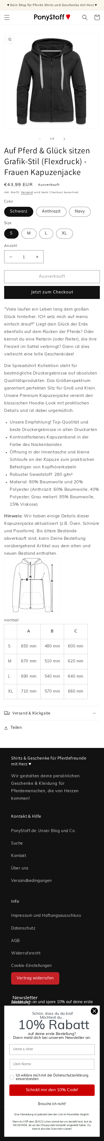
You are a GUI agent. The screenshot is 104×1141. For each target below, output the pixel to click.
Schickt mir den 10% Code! (52, 1090)
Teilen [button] (16, 728)
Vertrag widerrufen (35, 978)
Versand (27, 192)
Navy (80, 212)
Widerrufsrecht (25, 953)
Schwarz (18, 212)
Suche (17, 843)
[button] (7, 17)
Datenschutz (23, 928)
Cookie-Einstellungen (31, 966)
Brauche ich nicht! (52, 1104)
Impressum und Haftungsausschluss (46, 916)
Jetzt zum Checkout (52, 292)
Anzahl (10, 246)
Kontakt (18, 856)
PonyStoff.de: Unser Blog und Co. (43, 831)
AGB (15, 941)
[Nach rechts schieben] (64, 139)
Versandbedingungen (31, 881)
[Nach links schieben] (40, 139)
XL (64, 233)
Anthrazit (51, 212)
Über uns (20, 868)
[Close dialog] (94, 1011)
